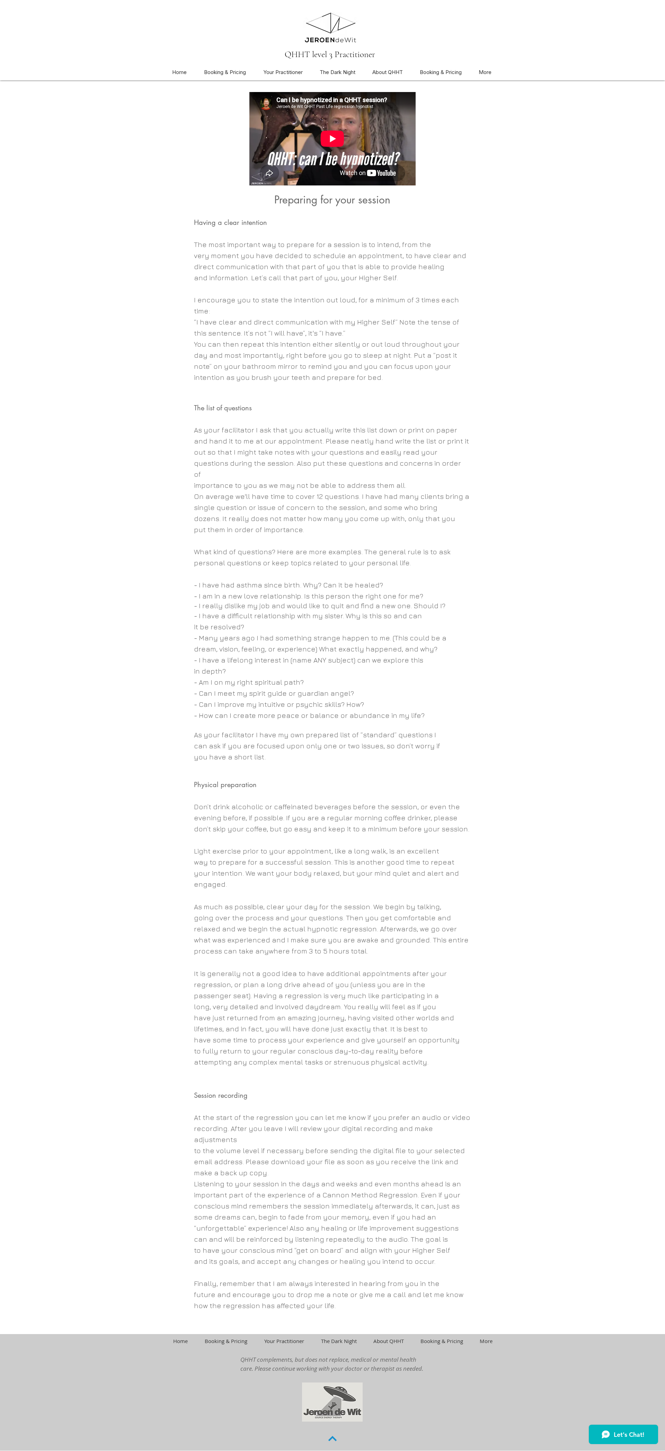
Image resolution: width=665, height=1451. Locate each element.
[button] (337, 72)
